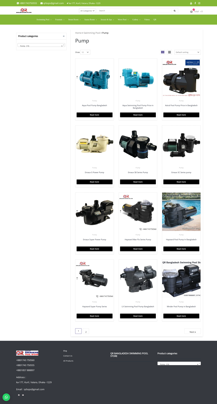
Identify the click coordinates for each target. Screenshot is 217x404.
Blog (65, 351)
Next (192, 332)
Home (78, 32)
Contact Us (67, 356)
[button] (6, 397)
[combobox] (41, 45)
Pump (94, 101)
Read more (94, 115)
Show (77, 52)
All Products (68, 361)
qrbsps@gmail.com (53, 3)
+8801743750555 (28, 3)
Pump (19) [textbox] (40, 46)
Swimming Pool (92, 32)
